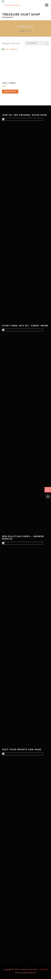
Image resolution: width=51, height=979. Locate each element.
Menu (46, 5)
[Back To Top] (25, 963)
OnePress (43, 969)
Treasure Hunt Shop (21, 14)
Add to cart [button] (10, 91)
